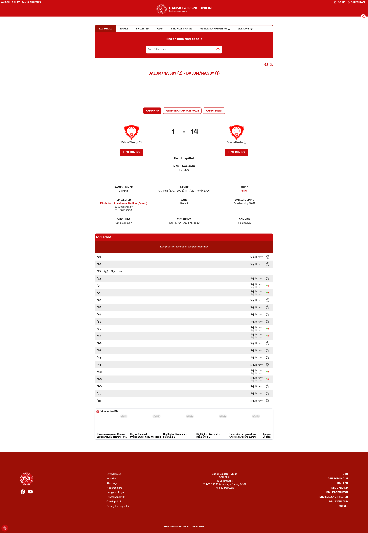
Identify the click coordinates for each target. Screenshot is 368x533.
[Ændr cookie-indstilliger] (4, 528)
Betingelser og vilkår (118, 506)
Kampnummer (123, 187)
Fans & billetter (31, 3)
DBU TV (16, 3)
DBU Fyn (342, 483)
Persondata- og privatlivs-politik (184, 527)
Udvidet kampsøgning (213, 29)
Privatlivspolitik (115, 497)
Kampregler (214, 111)
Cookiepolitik (114, 502)
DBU (345, 474)
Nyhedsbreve (114, 474)
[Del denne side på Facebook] (266, 65)
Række (184, 187)
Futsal (343, 506)
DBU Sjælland (338, 502)
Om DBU (5, 3)
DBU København (337, 492)
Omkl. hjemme (244, 200)
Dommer (244, 219)
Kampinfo (152, 111)
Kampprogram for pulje (182, 111)
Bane (184, 200)
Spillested (124, 200)
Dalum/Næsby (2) (131, 142)
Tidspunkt (184, 219)
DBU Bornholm (338, 479)
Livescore (243, 29)
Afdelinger (112, 483)
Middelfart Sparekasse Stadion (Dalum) (123, 203)
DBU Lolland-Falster (333, 497)
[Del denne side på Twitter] (271, 65)
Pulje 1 (244, 191)
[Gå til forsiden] (184, 9)
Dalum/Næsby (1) (237, 142)
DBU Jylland (339, 488)
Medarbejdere (114, 488)
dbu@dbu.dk (226, 488)
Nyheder (111, 479)
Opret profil (358, 3)
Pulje (244, 187)
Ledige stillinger (116, 492)
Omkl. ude (123, 219)
